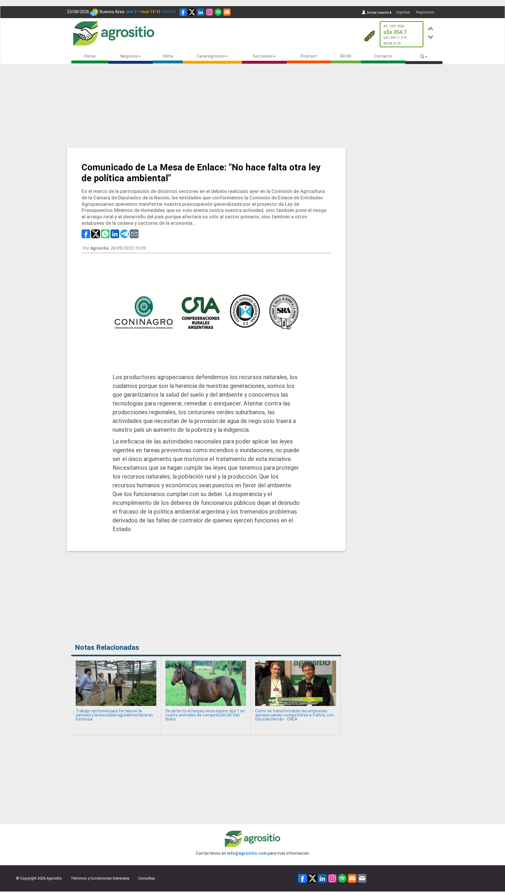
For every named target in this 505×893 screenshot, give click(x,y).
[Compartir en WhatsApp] (105, 233)
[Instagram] (209, 12)
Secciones (263, 56)
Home (90, 56)
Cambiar (169, 11)
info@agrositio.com (247, 853)
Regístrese (425, 12)
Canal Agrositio (211, 56)
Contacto (383, 56)
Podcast (309, 56)
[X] (192, 12)
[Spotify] (218, 12)
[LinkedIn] (200, 12)
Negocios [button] (129, 56)
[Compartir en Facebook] (86, 233)
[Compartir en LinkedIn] (114, 233)
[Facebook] (183, 12)
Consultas (146, 878)
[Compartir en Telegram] (124, 233)
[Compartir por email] (134, 233)
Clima (167, 56)
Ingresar (403, 12)
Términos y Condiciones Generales (100, 878)
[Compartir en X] (95, 233)
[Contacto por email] (362, 878)
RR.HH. (346, 56)
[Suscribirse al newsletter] (227, 12)
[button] (430, 27)
